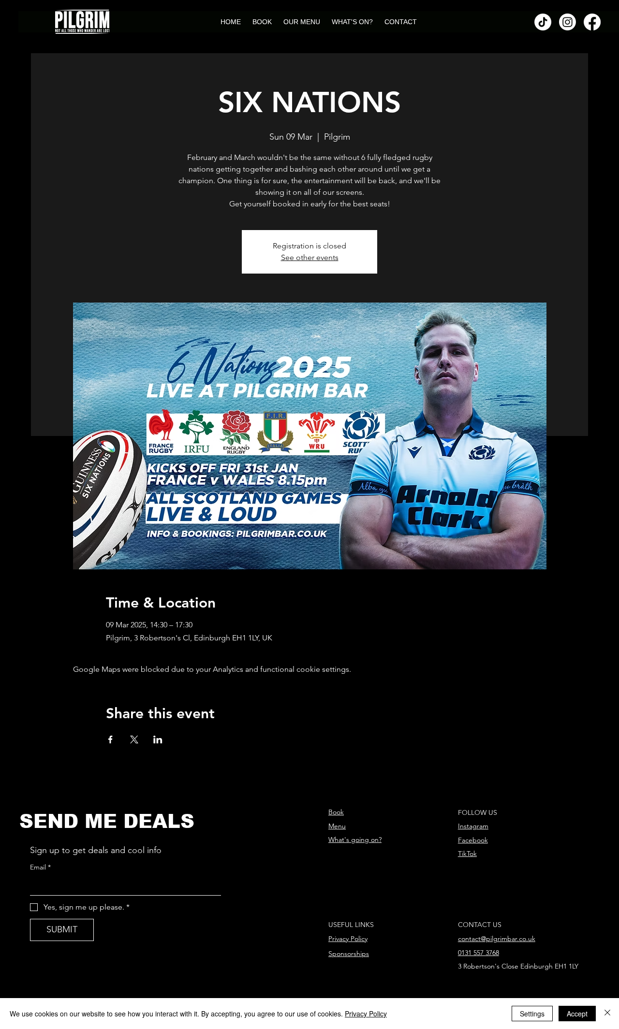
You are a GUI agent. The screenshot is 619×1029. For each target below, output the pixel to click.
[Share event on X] (134, 739)
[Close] (607, 1013)
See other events (310, 257)
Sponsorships (348, 953)
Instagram (473, 826)
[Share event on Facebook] (110, 739)
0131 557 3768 (478, 952)
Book (336, 812)
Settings (532, 1013)
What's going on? (355, 839)
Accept (577, 1013)
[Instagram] (567, 22)
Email (40, 867)
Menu (337, 826)
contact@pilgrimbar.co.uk (496, 938)
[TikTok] (542, 22)
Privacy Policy (348, 938)
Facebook (473, 840)
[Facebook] (592, 22)
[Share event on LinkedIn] (157, 739)
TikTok (467, 853)
